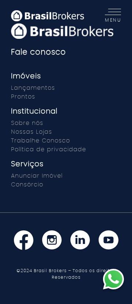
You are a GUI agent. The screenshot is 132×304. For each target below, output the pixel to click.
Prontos (23, 97)
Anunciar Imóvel (37, 176)
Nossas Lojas (31, 132)
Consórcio (27, 185)
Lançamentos (33, 88)
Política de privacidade (48, 149)
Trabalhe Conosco (40, 141)
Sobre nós (27, 123)
